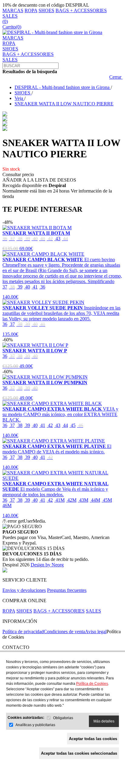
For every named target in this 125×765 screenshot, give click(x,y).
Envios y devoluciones (24, 590)
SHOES (46, 10)
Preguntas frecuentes (66, 590)
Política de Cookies (92, 683)
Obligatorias (63, 718)
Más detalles (103, 721)
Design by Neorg (47, 564)
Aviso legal (95, 631)
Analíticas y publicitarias (35, 725)
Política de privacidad (23, 631)
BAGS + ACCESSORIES (81, 10)
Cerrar (116, 77)
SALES (10, 16)
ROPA (31, 10)
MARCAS (12, 10)
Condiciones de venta (64, 631)
